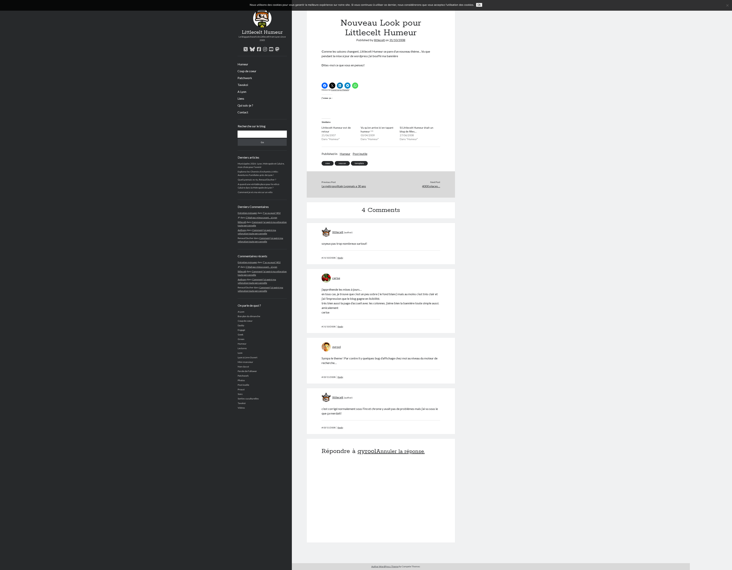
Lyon (240, 352)
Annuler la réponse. (400, 451)
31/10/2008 (397, 40)
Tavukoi (243, 85)
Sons (240, 394)
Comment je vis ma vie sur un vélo (255, 192)
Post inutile (243, 384)
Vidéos (241, 407)
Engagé (241, 330)
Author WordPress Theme (385, 566)
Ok (479, 4)
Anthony (242, 230)
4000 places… (431, 186)
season (342, 163)
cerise (336, 278)
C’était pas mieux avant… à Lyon (261, 217)
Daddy (241, 325)
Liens (241, 98)
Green (241, 339)
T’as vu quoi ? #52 (272, 213)
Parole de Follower (247, 371)
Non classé (243, 366)
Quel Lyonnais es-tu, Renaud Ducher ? (257, 179)
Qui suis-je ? (245, 105)
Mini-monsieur (245, 362)
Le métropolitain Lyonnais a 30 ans (344, 186)
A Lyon (242, 91)
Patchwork (245, 78)
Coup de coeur (247, 71)
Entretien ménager (247, 213)
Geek (240, 334)
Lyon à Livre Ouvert (247, 357)
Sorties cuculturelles (248, 398)
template (359, 163)
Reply (340, 257)
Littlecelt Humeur (262, 32)
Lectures (242, 348)
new (327, 163)
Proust (241, 389)
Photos (241, 380)
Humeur (243, 64)
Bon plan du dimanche (249, 316)
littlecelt (242, 222)
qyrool (336, 347)
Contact (243, 112)
